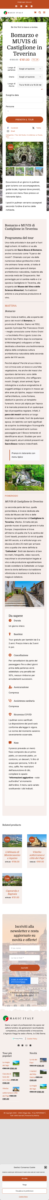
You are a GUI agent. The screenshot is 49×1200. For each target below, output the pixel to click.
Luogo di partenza (11, 68)
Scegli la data (12, 95)
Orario (11, 77)
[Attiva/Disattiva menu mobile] (44, 12)
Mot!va (36, 1115)
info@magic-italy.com (24, 2)
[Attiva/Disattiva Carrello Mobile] (35, 12)
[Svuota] (42, 89)
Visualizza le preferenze (24, 1191)
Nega (25, 1185)
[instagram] (22, 1045)
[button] (45, 1167)
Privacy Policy (18, 1038)
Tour (7, 137)
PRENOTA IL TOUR (24, 119)
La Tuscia (39, 135)
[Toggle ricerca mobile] (40, 12)
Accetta (24, 1178)
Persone (10, 106)
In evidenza (31, 135)
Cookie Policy (23, 1197)
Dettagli (14, 842)
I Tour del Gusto (20, 135)
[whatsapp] (30, 1045)
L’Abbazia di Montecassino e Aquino (12, 855)
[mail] (26, 1045)
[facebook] (18, 1045)
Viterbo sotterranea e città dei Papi (36, 855)
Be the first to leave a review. (24, 27)
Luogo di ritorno (11, 84)
